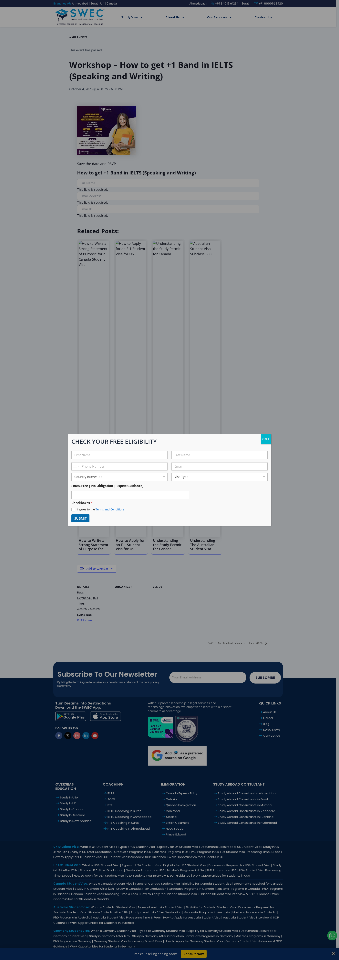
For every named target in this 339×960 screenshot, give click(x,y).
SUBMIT (80, 518)
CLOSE (266, 439)
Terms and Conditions (110, 509)
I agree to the (101, 509)
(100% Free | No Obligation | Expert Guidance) (107, 486)
